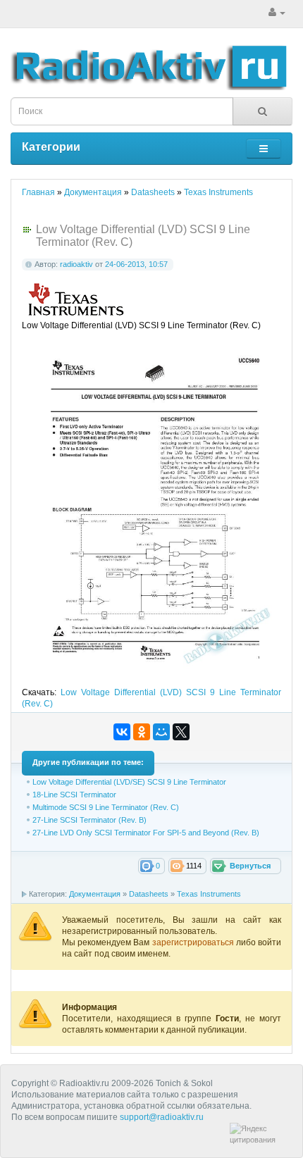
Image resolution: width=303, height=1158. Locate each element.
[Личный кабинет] (276, 13)
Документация (94, 894)
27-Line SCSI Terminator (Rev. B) (89, 820)
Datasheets (148, 894)
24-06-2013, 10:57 (136, 264)
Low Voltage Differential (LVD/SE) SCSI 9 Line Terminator (129, 782)
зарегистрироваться (194, 942)
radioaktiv (76, 264)
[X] (181, 731)
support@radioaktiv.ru (162, 1117)
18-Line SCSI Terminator (74, 794)
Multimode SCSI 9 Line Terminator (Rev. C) (105, 807)
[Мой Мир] (161, 731)
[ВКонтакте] (121, 731)
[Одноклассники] (141, 731)
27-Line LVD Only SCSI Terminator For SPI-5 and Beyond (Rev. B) (145, 832)
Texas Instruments (209, 894)
